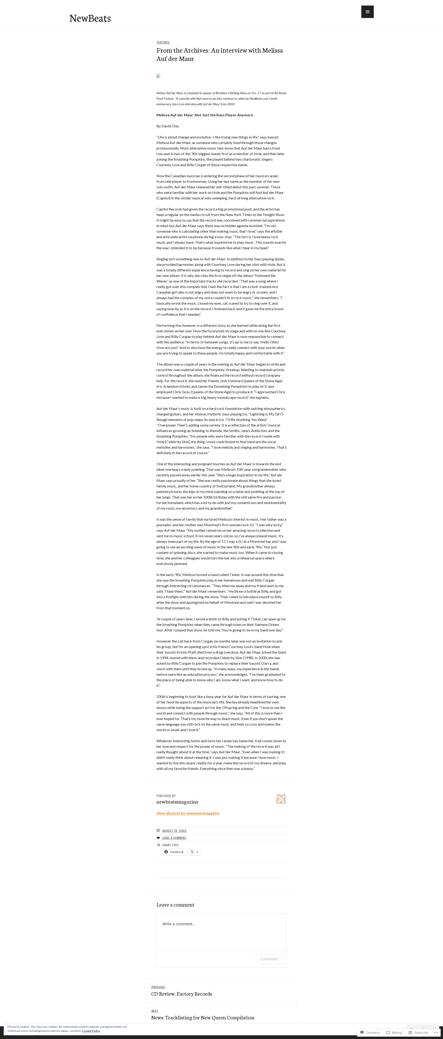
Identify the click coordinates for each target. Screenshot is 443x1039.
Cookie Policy (91, 1031)
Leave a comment (174, 837)
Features (163, 42)
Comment (269, 959)
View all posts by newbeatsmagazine (187, 813)
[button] (367, 12)
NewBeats (90, 17)
